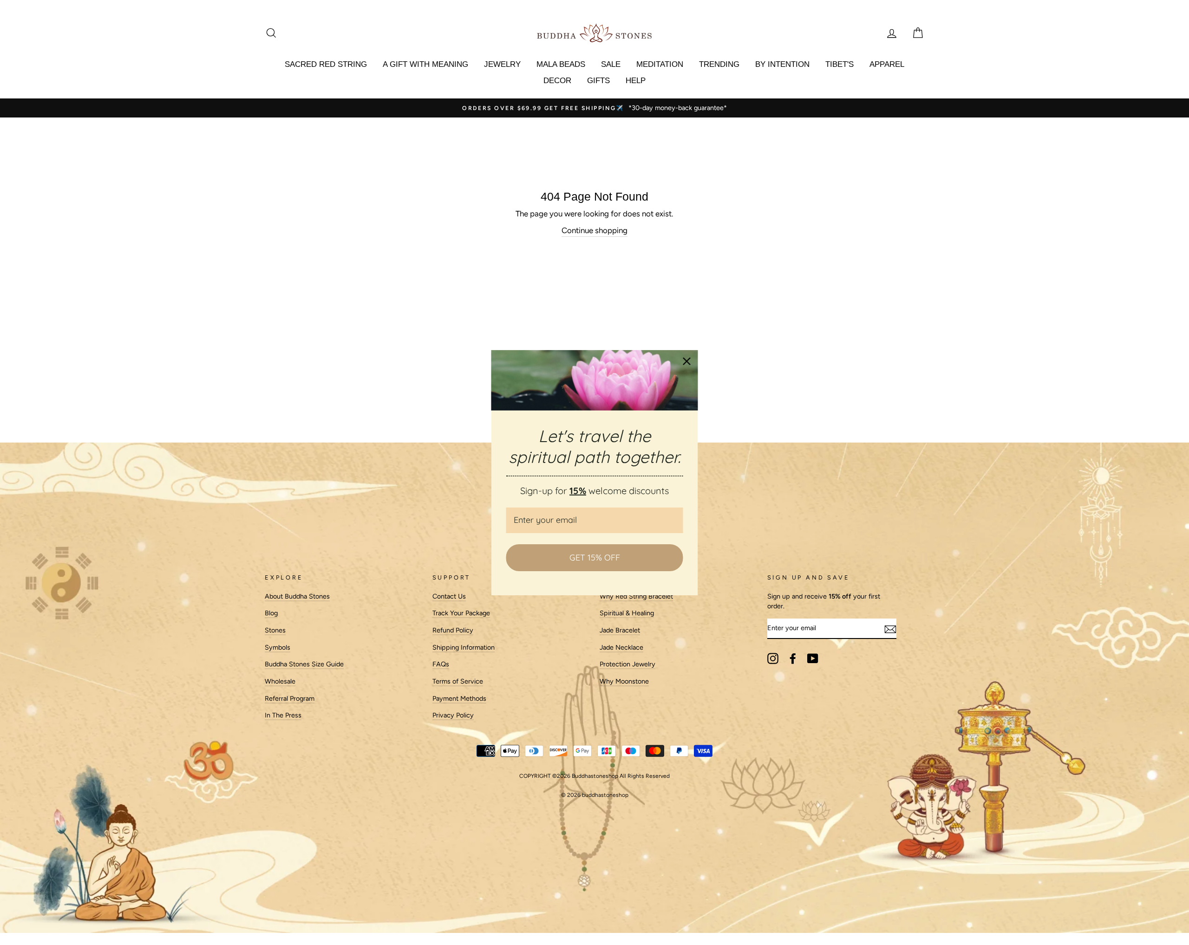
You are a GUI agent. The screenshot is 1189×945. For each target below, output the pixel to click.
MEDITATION (659, 64)
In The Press (283, 715)
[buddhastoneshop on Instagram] (772, 658)
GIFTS (598, 80)
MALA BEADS (560, 64)
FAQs (440, 664)
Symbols (277, 647)
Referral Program (289, 698)
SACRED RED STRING (326, 64)
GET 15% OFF (594, 557)
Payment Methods (459, 698)
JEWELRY (502, 64)
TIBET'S (839, 64)
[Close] (687, 361)
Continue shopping (594, 230)
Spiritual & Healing (627, 613)
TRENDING (719, 64)
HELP (636, 80)
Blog (271, 613)
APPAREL (886, 64)
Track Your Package (461, 613)
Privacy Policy (453, 715)
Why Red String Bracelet (636, 596)
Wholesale (280, 681)
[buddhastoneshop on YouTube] (812, 658)
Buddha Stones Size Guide (304, 664)
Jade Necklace (621, 647)
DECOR (557, 80)
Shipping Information (463, 647)
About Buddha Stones (297, 596)
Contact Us (449, 596)
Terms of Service (457, 681)
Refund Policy (452, 630)
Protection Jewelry (627, 664)
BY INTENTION (782, 64)
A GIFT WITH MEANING (425, 64)
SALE (611, 64)
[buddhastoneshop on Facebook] (792, 658)
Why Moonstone (624, 681)
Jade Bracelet (620, 630)
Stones (275, 630)
